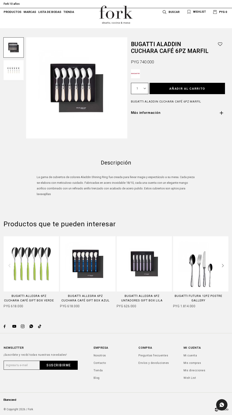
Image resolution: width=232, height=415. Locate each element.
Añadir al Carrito (187, 88)
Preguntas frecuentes (153, 355)
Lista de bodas (49, 12)
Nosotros (100, 355)
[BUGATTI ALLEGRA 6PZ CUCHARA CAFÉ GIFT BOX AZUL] (87, 263)
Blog (97, 377)
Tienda (68, 12)
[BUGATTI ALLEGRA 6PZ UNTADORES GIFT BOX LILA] (144, 263)
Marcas (30, 12)
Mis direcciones (194, 370)
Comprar (31, 289)
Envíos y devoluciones (153, 363)
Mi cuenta (190, 355)
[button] (170, 12)
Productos (12, 12)
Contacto (100, 363)
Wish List (190, 377)
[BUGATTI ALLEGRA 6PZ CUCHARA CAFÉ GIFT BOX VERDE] (31, 263)
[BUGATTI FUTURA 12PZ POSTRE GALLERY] (200, 263)
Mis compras (192, 363)
